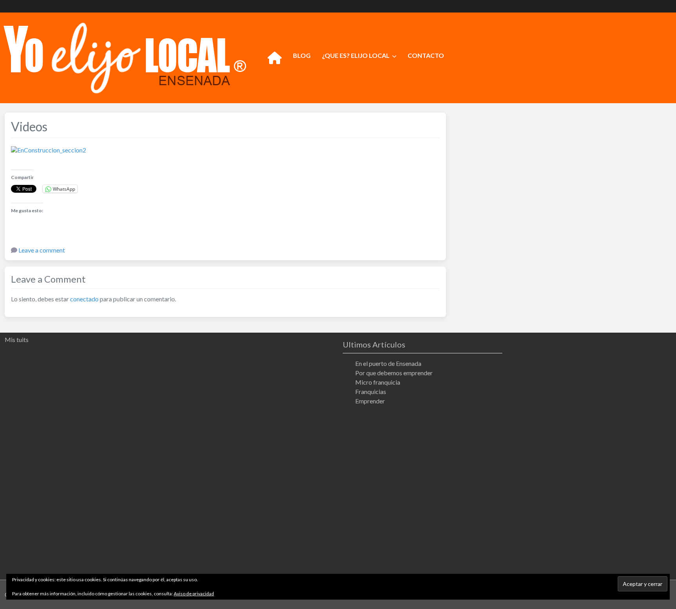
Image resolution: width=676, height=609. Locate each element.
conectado (84, 299)
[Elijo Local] (125, 56)
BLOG (302, 55)
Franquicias (370, 391)
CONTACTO (426, 55)
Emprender (370, 401)
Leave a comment (41, 250)
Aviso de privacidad (194, 593)
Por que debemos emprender (394, 372)
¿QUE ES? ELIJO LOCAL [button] (356, 55)
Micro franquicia (377, 382)
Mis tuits (17, 339)
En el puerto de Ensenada (388, 363)
